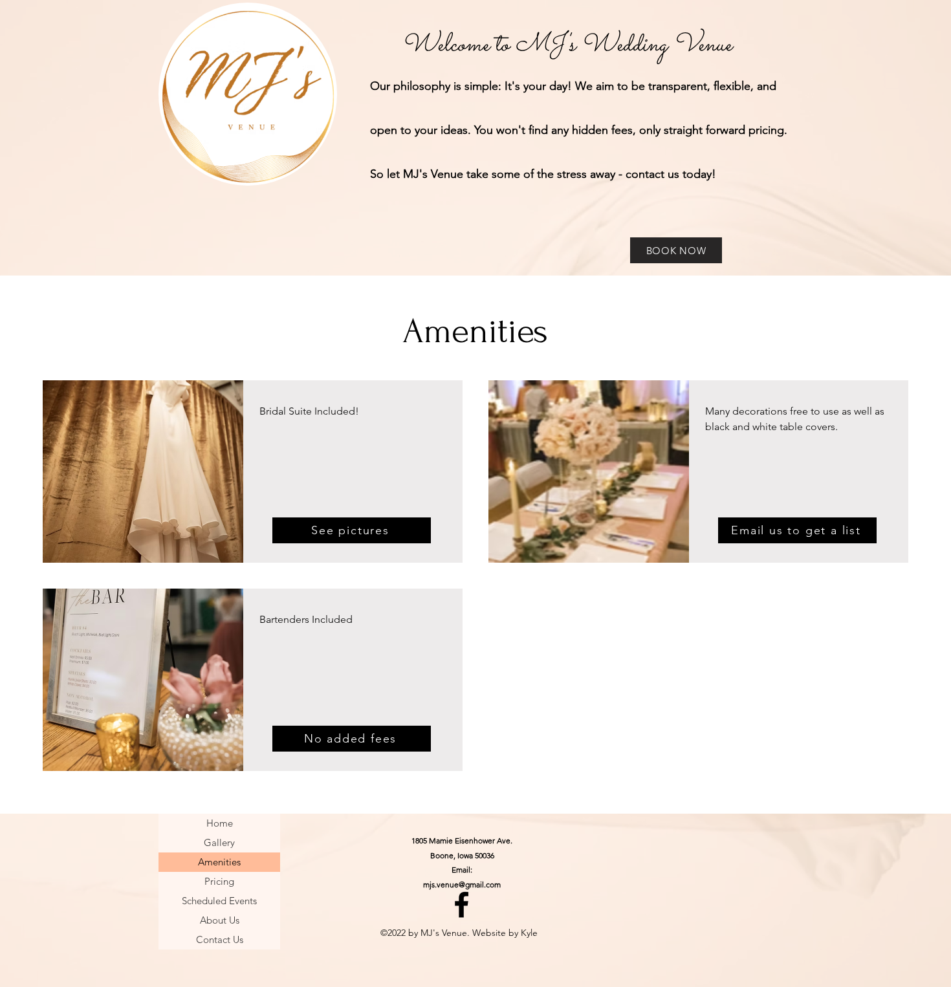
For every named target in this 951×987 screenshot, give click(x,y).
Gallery (219, 842)
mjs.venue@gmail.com (462, 884)
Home (219, 823)
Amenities (219, 862)
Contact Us (219, 939)
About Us (219, 920)
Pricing (219, 881)
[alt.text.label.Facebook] (461, 904)
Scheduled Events (219, 901)
